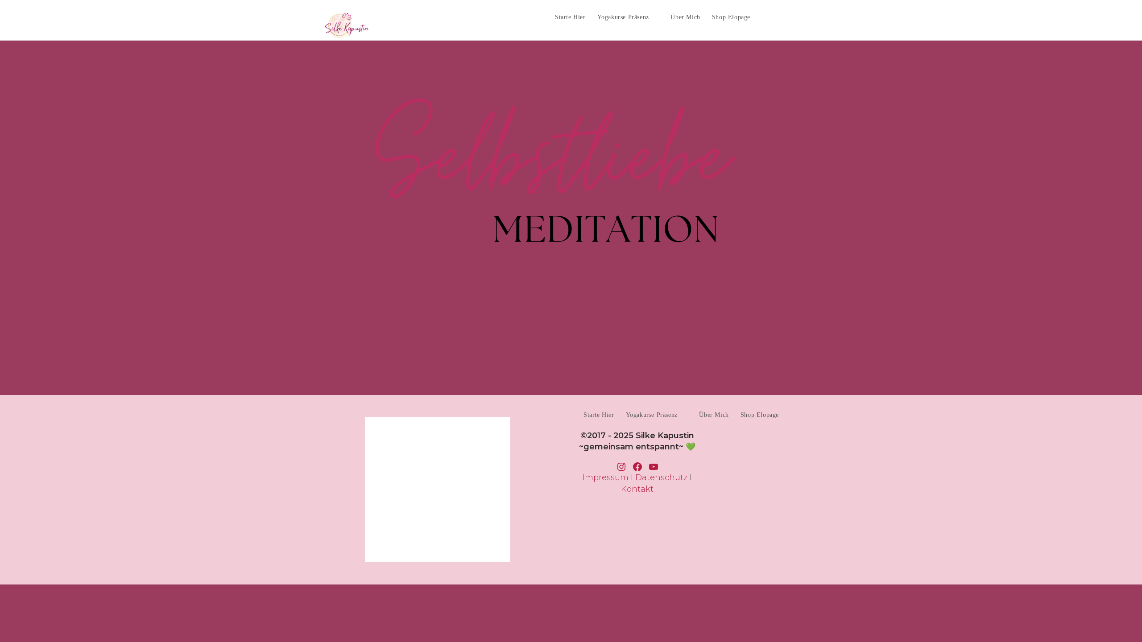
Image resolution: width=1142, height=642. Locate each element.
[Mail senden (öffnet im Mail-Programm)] (834, 16)
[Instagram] (801, 16)
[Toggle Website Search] (764, 17)
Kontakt (637, 489)
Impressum (606, 477)
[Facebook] (784, 16)
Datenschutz (661, 477)
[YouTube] (817, 16)
